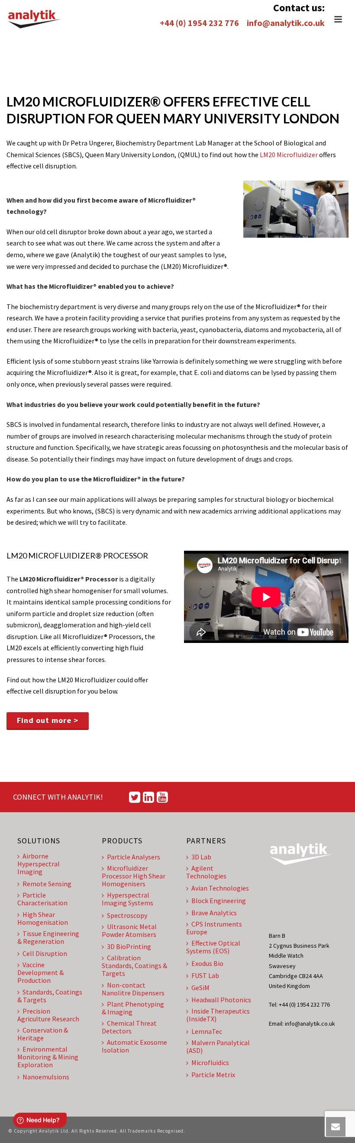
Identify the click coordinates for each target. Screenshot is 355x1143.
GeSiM (200, 987)
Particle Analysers (133, 857)
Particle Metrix (213, 1074)
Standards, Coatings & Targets (49, 996)
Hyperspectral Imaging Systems (127, 899)
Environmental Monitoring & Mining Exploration (47, 1057)
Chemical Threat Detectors (129, 1027)
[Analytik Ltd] (34, 19)
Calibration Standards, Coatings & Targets (134, 965)
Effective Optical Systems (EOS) (213, 947)
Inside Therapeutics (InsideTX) (218, 1015)
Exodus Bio (207, 963)
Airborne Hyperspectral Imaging (38, 863)
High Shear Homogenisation (42, 918)
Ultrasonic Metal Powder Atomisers (129, 930)
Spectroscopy (127, 915)
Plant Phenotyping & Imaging (133, 1008)
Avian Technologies (220, 888)
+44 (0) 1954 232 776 (199, 22)
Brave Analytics (214, 913)
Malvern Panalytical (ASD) (218, 1046)
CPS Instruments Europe (214, 928)
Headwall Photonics (221, 1000)
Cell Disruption (45, 953)
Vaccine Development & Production (40, 972)
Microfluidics (210, 1062)
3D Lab (201, 857)
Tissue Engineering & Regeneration (48, 937)
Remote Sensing (47, 884)
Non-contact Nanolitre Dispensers (133, 989)
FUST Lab (205, 975)
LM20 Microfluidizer (289, 154)
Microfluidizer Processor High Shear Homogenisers (133, 876)
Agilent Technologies (206, 872)
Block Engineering (218, 900)
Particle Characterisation (42, 899)
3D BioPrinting (129, 946)
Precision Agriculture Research (48, 1015)
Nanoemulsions (46, 1077)
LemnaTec (206, 1031)
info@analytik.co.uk (286, 22)
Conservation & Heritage (42, 1034)
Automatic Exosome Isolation (134, 1046)
